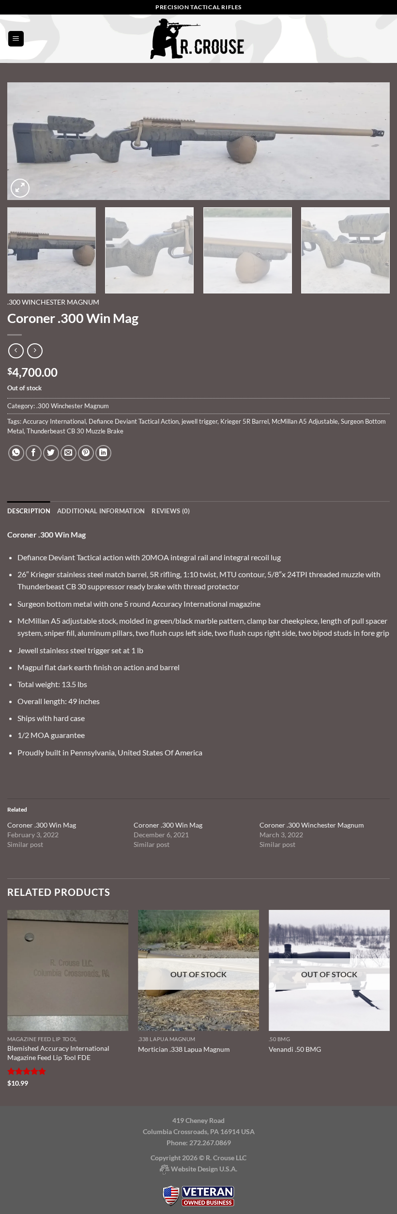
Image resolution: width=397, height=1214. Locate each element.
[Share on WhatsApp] (16, 453)
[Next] (370, 141)
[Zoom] (20, 188)
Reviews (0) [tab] (171, 511)
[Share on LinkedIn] (103, 453)
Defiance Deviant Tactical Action (134, 421)
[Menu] (16, 39)
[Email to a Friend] (68, 453)
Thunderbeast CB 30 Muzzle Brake (75, 431)
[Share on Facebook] (34, 453)
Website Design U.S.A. (203, 1169)
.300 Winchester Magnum (53, 302)
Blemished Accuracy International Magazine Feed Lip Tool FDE (58, 1052)
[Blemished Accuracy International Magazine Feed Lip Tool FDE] (67, 970)
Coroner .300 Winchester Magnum (312, 825)
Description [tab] (28, 511)
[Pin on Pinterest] (86, 453)
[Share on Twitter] (51, 453)
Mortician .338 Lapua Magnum (184, 1049)
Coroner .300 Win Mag (41, 825)
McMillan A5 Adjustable (305, 421)
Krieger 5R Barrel (244, 421)
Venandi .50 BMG (295, 1049)
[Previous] (27, 141)
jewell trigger (199, 421)
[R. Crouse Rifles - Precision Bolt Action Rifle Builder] (198, 38)
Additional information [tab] (101, 511)
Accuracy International (54, 421)
